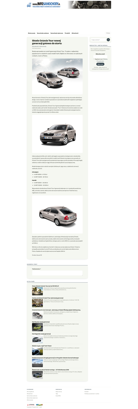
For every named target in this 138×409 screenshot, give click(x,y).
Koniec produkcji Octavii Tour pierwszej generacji (47, 298)
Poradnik (67, 33)
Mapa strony (59, 391)
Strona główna (30, 391)
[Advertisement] (69, 20)
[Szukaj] (108, 39)
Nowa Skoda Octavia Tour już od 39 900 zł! (45, 286)
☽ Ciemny (108, 33)
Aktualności (75, 33)
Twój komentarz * (36, 269)
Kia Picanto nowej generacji (40, 322)
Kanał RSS (58, 395)
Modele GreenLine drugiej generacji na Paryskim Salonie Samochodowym (55, 358)
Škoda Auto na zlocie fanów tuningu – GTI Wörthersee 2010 (50, 370)
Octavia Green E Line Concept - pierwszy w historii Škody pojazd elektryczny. (56, 310)
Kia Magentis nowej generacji (41, 334)
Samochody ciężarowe (57, 33)
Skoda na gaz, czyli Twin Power (42, 346)
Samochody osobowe (43, 33)
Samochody (43, 46)
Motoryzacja (31, 33)
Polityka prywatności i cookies (92, 393)
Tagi (57, 393)
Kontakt (86, 391)
